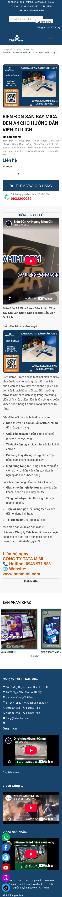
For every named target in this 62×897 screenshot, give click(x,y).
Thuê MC (14, 6)
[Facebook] (6, 847)
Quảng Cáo (40, 2)
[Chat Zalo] (6, 857)
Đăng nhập (43, 27)
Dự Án (51, 2)
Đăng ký (55, 27)
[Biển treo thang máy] (31, 628)
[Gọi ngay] (6, 837)
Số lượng (8, 166)
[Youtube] (6, 867)
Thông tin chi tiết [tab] (31, 215)
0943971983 (13, 708)
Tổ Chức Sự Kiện (16, 2)
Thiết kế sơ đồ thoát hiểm (31, 10)
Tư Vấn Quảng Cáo (29, 6)
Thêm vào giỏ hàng (34, 186)
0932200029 (21, 199)
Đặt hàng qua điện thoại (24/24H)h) (30, 194)
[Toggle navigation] (50, 38)
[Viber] (6, 877)
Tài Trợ (29, 2)
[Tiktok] (6, 888)
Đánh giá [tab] (31, 581)
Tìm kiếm (45, 21)
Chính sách (46, 6)
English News (11, 772)
